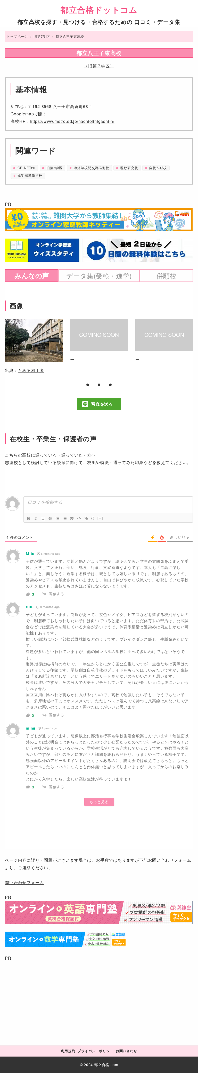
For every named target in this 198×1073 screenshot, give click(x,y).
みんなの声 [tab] (31, 275)
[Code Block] (79, 518)
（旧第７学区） (99, 66)
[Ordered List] (57, 518)
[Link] (86, 518)
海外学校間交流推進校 (90, 167)
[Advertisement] (99, 998)
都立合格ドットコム (99, 9)
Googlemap (22, 114)
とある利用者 (31, 370)
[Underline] (43, 518)
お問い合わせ (126, 1051)
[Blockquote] (72, 518)
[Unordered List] (64, 518)
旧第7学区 (54, 167)
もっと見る (99, 802)
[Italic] (35, 518)
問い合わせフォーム (24, 882)
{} (93, 518)
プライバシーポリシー (95, 1051)
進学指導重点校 (29, 175)
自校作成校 (157, 167)
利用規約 (68, 1051)
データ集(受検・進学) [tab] (99, 275)
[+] (100, 518)
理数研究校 (128, 167)
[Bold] (28, 518)
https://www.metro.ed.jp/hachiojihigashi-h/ (72, 121)
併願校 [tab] (166, 275)
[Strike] (50, 518)
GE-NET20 (25, 167)
